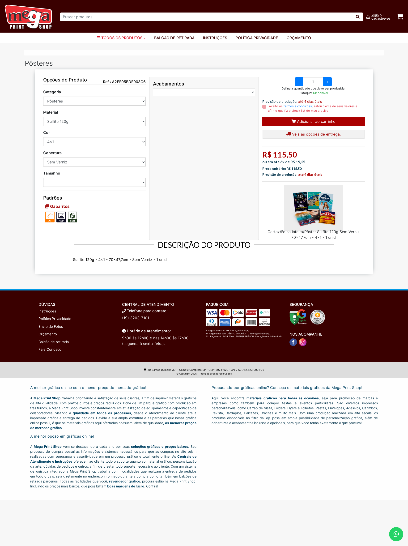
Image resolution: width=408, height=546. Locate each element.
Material (50, 112)
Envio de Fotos (50, 326)
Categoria (52, 92)
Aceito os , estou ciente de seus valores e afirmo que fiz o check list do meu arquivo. (312, 108)
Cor (46, 132)
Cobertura (52, 152)
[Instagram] (302, 342)
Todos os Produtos (121, 37)
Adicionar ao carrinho (316, 121)
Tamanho (51, 173)
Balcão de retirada (53, 342)
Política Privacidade (257, 37)
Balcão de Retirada (174, 37)
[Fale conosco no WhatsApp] (396, 534)
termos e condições (298, 106)
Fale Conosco (49, 349)
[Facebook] (293, 342)
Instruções (215, 37)
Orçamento (299, 37)
